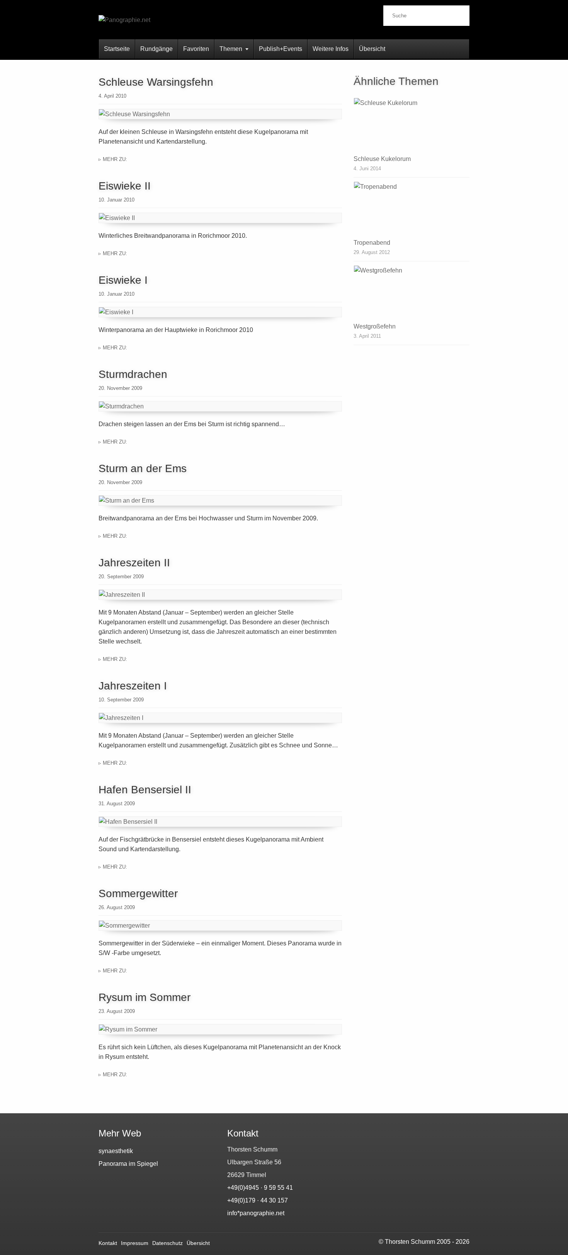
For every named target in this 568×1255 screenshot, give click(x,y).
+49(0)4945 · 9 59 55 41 (260, 1187)
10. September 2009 (121, 700)
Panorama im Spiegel (128, 1163)
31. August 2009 (117, 803)
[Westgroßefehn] (411, 291)
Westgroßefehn (375, 326)
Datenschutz (167, 1243)
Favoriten (196, 49)
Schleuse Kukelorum (382, 159)
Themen (230, 49)
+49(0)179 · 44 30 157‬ (257, 1200)
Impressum (134, 1243)
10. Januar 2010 (116, 200)
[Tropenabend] (411, 207)
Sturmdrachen (133, 374)
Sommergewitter (138, 893)
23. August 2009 (117, 1011)
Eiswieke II (125, 186)
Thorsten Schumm (410, 1241)
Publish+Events (280, 49)
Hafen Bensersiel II (145, 790)
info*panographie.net (255, 1213)
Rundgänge (156, 49)
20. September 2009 (121, 576)
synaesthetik (116, 1151)
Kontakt (108, 1243)
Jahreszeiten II (134, 563)
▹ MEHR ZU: (113, 159)
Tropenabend (372, 242)
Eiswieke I (123, 280)
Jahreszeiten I (133, 686)
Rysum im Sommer (144, 997)
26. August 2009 (117, 907)
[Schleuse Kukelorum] (411, 124)
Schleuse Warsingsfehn (156, 82)
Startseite (117, 49)
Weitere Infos (331, 49)
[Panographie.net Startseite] (160, 26)
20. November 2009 (120, 388)
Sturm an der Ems (143, 468)
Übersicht (372, 49)
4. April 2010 (112, 96)
